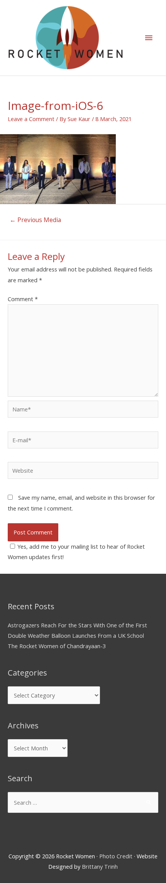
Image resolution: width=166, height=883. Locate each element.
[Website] (83, 471)
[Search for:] (83, 802)
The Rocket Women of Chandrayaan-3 (57, 646)
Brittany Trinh (100, 866)
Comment (23, 299)
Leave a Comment (31, 119)
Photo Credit (115, 856)
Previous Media (35, 220)
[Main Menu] (148, 38)
